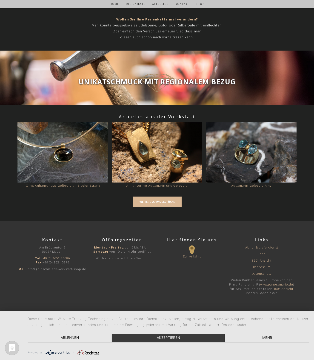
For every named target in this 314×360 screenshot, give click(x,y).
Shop (261, 254)
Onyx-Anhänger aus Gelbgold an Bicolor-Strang (63, 185)
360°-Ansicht (283, 289)
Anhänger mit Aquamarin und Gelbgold (157, 185)
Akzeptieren (168, 337)
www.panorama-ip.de (276, 284)
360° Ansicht (261, 260)
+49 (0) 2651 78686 (55, 258)
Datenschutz (262, 273)
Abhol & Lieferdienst (261, 247)
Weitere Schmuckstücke (157, 201)
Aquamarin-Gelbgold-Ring (251, 185)
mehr (267, 337)
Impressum (261, 267)
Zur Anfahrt (192, 256)
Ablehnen (70, 337)
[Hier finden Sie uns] (192, 249)
